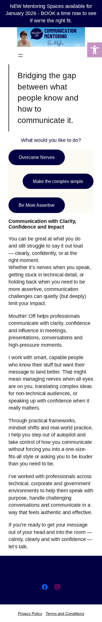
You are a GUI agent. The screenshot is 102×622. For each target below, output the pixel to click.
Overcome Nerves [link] (37, 157)
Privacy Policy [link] (30, 613)
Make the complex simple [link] (58, 181)
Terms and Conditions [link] (65, 613)
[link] (94, 49)
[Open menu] (20, 55)
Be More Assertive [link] (37, 205)
